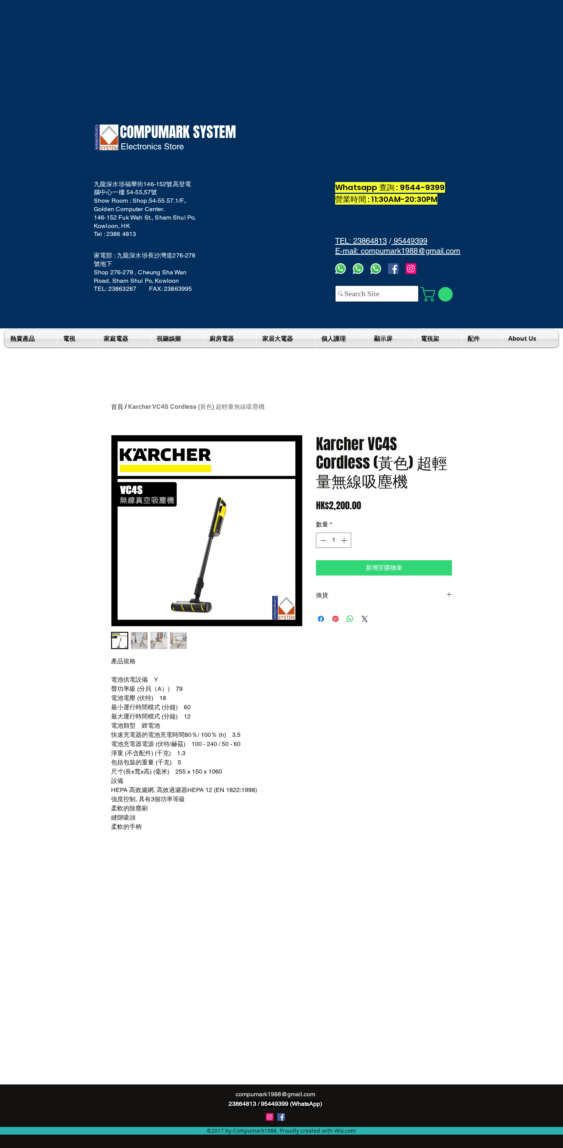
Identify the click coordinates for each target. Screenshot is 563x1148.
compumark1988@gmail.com (275, 1094)
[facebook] (393, 268)
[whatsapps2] (358, 268)
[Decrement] (322, 540)
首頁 (117, 406)
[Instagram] (411, 268)
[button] (438, 294)
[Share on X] (364, 618)
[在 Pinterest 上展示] (335, 618)
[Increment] (344, 540)
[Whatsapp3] (340, 268)
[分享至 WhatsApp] (350, 618)
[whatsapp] (375, 268)
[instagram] (269, 1117)
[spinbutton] (333, 540)
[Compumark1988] (281, 1117)
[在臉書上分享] (321, 618)
